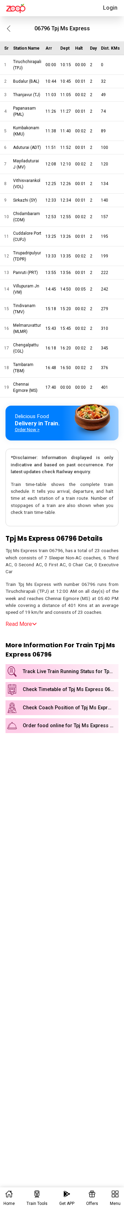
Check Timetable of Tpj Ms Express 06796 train (70, 689)
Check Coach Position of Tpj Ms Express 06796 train (70, 708)
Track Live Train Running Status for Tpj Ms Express (70, 671)
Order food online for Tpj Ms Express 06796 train (70, 726)
